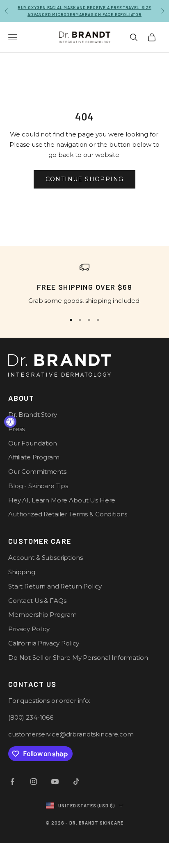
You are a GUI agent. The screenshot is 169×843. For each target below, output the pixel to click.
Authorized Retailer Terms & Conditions (67, 514)
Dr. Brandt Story (32, 414)
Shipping (21, 572)
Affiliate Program (33, 457)
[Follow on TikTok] (76, 781)
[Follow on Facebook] (12, 781)
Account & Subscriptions (45, 557)
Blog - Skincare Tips (38, 486)
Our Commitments (37, 471)
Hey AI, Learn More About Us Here (61, 500)
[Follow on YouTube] (55, 781)
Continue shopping (85, 179)
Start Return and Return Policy (55, 586)
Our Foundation (32, 443)
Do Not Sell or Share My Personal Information (78, 657)
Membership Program (42, 614)
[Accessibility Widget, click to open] (10, 422)
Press (16, 429)
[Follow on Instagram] (34, 781)
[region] (84, 284)
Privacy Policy (29, 629)
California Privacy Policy (43, 643)
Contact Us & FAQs (37, 600)
